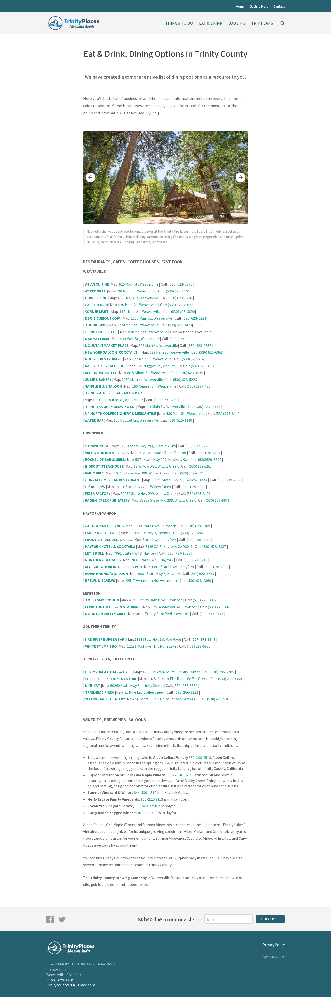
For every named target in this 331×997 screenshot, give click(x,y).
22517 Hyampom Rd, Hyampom (151, 580)
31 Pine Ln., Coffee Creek (144, 692)
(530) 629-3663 (193, 486)
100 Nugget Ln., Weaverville (136, 420)
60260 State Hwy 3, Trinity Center (137, 685)
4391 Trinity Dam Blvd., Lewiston (155, 600)
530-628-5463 (146, 812)
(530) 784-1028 (178, 553)
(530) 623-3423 (180, 325)
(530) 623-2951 (180, 304)
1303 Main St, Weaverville (138, 297)
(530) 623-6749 (193, 359)
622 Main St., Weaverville (152, 359)
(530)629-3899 (209, 459)
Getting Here (259, 6)
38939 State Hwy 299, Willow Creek (168, 500)
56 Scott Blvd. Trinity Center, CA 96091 (166, 699)
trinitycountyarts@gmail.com (70, 984)
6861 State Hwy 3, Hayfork (173, 566)
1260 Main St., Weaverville (152, 318)
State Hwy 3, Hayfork (159, 539)
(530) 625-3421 (199, 493)
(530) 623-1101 (178, 291)
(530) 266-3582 (185, 685)
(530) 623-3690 (183, 311)
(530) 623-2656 (199, 345)
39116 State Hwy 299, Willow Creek (143, 486)
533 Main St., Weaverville (169, 352)
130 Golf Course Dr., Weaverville (118, 399)
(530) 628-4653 (216, 566)
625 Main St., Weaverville (139, 284)
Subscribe (270, 919)
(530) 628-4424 (208, 452)
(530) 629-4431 (192, 473)
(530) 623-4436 (199, 386)
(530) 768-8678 (218, 500)
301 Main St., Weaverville (165, 406)
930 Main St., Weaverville (136, 291)
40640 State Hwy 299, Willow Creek (142, 473)
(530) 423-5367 (219, 699)
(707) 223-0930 (199, 646)
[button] (90, 177)
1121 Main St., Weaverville (140, 311)
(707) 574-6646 (203, 639)
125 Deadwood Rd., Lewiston (174, 606)
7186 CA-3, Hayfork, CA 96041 (169, 546)
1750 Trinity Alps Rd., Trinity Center (171, 671)
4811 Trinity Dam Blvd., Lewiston (163, 613)
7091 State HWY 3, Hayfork (135, 553)
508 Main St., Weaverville (158, 345)
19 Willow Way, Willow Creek (156, 466)
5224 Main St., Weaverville (137, 325)
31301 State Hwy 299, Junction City (148, 445)
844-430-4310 (145, 792)
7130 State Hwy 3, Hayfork (155, 525)
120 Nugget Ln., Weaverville (159, 365)
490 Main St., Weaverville (139, 338)
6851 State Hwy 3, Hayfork (150, 532)
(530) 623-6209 (165, 399)
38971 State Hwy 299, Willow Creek (179, 479)
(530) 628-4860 (199, 580)
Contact (279, 6)
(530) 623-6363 (181, 338)
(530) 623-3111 (203, 365)
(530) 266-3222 (186, 692)
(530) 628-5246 (195, 559)
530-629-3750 (146, 805)
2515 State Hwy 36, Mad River (157, 639)
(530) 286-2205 (222, 671)
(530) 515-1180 (180, 420)
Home (240, 6)
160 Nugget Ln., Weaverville (154, 386)
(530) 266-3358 (230, 678)
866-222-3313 (152, 799)
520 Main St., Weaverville (138, 304)
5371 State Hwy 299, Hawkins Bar (162, 459)
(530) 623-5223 (194, 318)
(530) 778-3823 (220, 606)
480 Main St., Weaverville (185, 413)
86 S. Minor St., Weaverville (148, 372)
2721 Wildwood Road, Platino (162, 452)
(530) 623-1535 (191, 372)
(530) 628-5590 (198, 539)
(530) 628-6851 (193, 532)
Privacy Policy (274, 944)
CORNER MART (97, 311)
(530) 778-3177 (211, 613)
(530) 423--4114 (208, 406)
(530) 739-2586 (229, 479)
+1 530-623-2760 (59, 980)
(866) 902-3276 (197, 445)
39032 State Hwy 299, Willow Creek (148, 493)
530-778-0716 (177, 775)
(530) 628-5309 (198, 525)
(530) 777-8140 (228, 413)
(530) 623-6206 (180, 297)
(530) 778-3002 (205, 600)
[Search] (282, 23)
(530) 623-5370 (180, 284)
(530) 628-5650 (202, 573)
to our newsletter (170, 919)
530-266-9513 (200, 757)
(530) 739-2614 (201, 466)
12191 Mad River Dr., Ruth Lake (151, 646)
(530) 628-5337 (214, 546)
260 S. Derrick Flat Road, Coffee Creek (177, 678)
